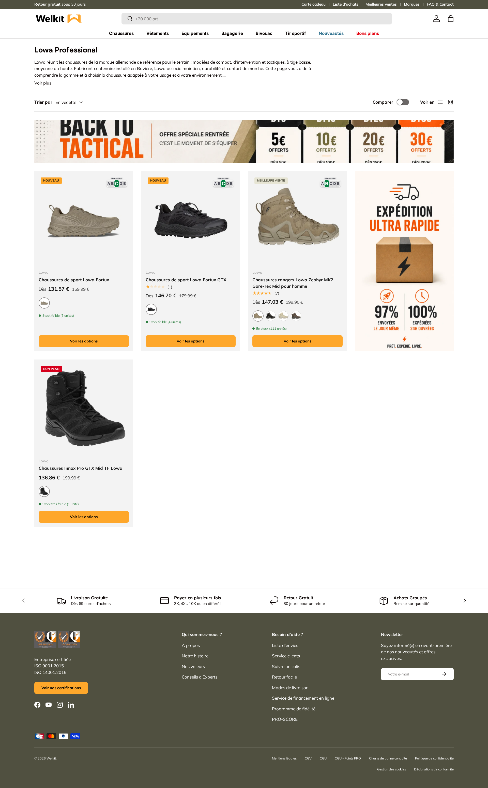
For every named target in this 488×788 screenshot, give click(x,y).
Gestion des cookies (391, 769)
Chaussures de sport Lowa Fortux (74, 279)
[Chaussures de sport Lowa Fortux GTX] (191, 220)
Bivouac (264, 33)
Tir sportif (295, 33)
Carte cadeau (313, 4)
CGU (323, 758)
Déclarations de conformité (434, 769)
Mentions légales (284, 758)
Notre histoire (195, 655)
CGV (308, 758)
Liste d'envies (285, 645)
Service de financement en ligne (303, 698)
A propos (191, 645)
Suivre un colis (286, 666)
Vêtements (157, 33)
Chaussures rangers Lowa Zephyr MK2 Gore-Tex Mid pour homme (292, 283)
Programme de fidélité (293, 708)
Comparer (383, 102)
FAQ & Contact (440, 4)
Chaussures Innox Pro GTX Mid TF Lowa (81, 468)
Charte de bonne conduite (388, 758)
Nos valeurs (193, 666)
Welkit (51, 758)
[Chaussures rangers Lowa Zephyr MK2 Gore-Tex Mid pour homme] (297, 220)
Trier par (43, 102)
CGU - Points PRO (348, 758)
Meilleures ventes (381, 4)
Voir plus (42, 83)
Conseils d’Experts (199, 677)
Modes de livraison (290, 687)
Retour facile (284, 677)
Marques (412, 4)
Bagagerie (232, 33)
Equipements (195, 33)
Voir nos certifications (61, 687)
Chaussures (121, 33)
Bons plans (367, 33)
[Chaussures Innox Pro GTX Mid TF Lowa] (84, 409)
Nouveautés (331, 33)
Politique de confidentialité (434, 758)
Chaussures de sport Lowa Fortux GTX (186, 279)
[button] (450, 18)
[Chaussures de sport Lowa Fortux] (84, 220)
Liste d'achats (345, 4)
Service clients (286, 655)
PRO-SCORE (285, 719)
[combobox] (256, 18)
